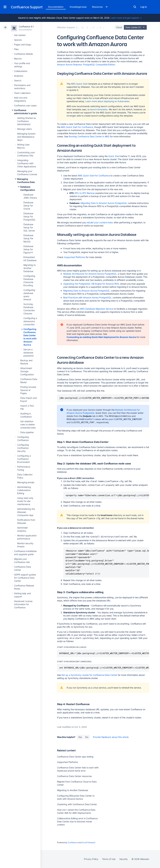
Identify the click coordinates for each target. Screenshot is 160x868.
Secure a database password (28, 352)
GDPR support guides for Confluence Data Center (25, 577)
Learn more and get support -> (126, 17)
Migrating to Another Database (29, 268)
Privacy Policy (91, 859)
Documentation (55, 6)
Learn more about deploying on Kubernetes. (107, 101)
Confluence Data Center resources (74, 776)
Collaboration (20, 71)
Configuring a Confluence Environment (24, 458)
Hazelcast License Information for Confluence (23, 604)
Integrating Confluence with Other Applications (26, 163)
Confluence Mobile (23, 54)
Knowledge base (78, 6)
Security (123, 859)
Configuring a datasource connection (30, 321)
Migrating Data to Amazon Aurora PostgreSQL (104, 203)
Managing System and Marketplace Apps (26, 136)
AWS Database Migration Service (96, 308)
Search (134, 6)
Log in (143, 6)
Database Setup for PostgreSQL (29, 216)
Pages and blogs (22, 44)
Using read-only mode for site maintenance (25, 501)
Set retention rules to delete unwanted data (28, 424)
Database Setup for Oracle (28, 205)
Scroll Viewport (88, 842)
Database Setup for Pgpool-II (28, 249)
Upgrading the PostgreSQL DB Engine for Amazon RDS (91, 283)
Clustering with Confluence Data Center (77, 804)
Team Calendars (22, 93)
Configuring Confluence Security (23, 447)
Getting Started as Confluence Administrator (26, 121)
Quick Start (114, 156)
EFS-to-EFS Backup (85, 193)
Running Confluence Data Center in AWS (89, 136)
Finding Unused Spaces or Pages (28, 390)
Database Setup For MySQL (28, 238)
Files (16, 49)
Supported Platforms (74, 257)
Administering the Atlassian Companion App (26, 512)
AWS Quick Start (79, 83)
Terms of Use (108, 859)
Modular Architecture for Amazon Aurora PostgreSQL (90, 273)
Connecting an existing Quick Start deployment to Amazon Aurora (101, 337)
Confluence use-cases (25, 105)
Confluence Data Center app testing (75, 756)
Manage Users (24, 129)
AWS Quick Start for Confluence (77, 127)
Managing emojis (25, 482)
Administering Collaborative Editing (24, 490)
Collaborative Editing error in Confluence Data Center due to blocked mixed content (77, 821)
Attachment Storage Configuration (27, 371)
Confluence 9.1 (26, 26)
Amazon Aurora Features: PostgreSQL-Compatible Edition (86, 64)
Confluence (73, 842)
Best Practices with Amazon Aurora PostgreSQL (87, 297)
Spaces (18, 39)
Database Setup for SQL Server (29, 227)
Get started (19, 35)
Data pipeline (27, 432)
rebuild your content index (100, 222)
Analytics (18, 75)
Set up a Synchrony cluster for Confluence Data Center (89, 675)
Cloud (119, 27)
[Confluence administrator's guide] (91, 27)
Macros (18, 58)
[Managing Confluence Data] (97, 27)
